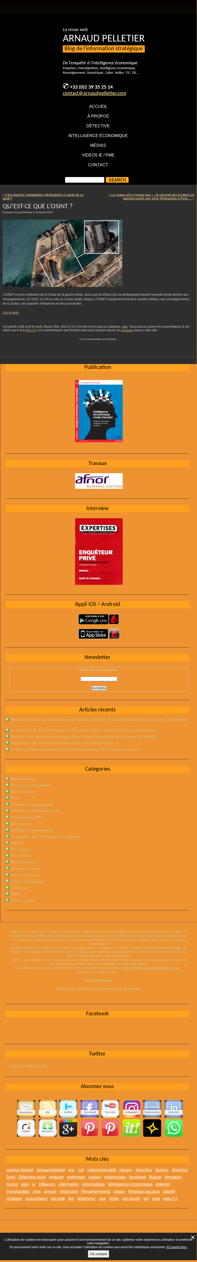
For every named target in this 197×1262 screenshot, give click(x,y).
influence (47, 1184)
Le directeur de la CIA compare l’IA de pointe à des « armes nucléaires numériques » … (86, 730)
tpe (71, 1198)
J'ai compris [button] (98, 1254)
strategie (14, 1198)
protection (69, 1191)
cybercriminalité (101, 1170)
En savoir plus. (177, 1247)
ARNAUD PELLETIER (104, 39)
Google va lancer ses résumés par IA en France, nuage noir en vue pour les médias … (85, 737)
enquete (56, 1177)
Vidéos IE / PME (98, 155)
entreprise (76, 1177)
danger (125, 1170)
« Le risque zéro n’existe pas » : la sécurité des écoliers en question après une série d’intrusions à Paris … (151, 196)
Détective (98, 126)
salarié (169, 1191)
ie (33, 1184)
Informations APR (26, 817)
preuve (50, 1191)
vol (146, 1198)
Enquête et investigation (32, 804)
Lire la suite (11, 312)
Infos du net (21, 824)
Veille (124, 326)
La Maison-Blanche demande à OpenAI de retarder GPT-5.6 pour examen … (76, 749)
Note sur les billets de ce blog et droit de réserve (98, 988)
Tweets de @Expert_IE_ (28, 1065)
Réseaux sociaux (26, 868)
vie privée (131, 1198)
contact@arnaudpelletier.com (94, 93)
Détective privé (24, 792)
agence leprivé (19, 1170)
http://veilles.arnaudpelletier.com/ (150, 968)
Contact (98, 165)
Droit (15, 798)
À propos (98, 116)
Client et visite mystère (31, 785)
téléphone (86, 1198)
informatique (93, 1184)
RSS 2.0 (31, 330)
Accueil (98, 106)
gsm (25, 1184)
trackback (127, 330)
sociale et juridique (27, 881)
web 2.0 (170, 1198)
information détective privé (34, 811)
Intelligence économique (98, 135)
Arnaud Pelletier (98, 980)
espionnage (115, 1177)
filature (155, 1177)
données (180, 1170)
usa (102, 1198)
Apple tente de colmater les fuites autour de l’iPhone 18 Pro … (65, 743)
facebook (137, 1177)
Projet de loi (21, 856)
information (69, 1184)
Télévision (20, 888)
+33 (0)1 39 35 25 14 (91, 87)
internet (163, 1184)
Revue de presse (25, 875)
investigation (17, 1191)
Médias (98, 145)
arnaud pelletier (51, 1170)
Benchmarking (23, 779)
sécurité (58, 1198)
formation (173, 1177)
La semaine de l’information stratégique (45, 836)
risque (119, 1191)
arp (71, 1170)
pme (37, 1191)
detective (144, 1170)
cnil (81, 1170)
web (156, 1198)
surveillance (36, 1198)
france (12, 1184)
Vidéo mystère (23, 900)
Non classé (20, 849)
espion (95, 1177)
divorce (162, 1170)
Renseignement (24, 862)
